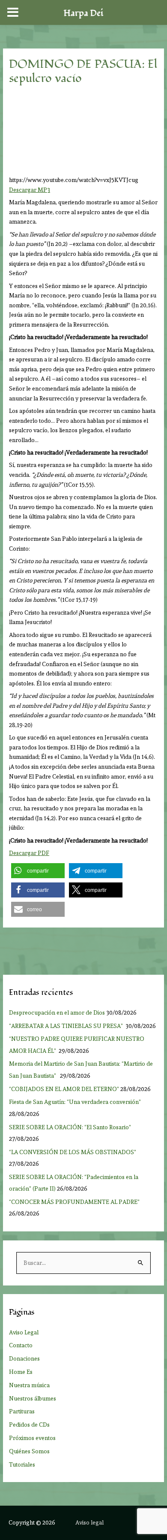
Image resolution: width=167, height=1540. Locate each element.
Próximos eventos (32, 1437)
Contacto (21, 1345)
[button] (38, 870)
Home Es (21, 1371)
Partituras (22, 1411)
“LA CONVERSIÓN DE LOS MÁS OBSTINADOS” (73, 1152)
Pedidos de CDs (29, 1424)
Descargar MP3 (29, 189)
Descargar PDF (29, 852)
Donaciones (24, 1358)
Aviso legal (89, 1522)
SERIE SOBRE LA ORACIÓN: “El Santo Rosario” (70, 1127)
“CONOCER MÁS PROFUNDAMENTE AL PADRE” (75, 1201)
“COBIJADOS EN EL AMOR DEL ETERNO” (64, 1088)
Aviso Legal (24, 1332)
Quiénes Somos (29, 1451)
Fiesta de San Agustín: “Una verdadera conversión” (76, 1101)
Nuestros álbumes (32, 1398)
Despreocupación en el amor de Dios (57, 1012)
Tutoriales (22, 1464)
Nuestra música (29, 1385)
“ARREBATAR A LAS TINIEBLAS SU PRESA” (66, 1025)
